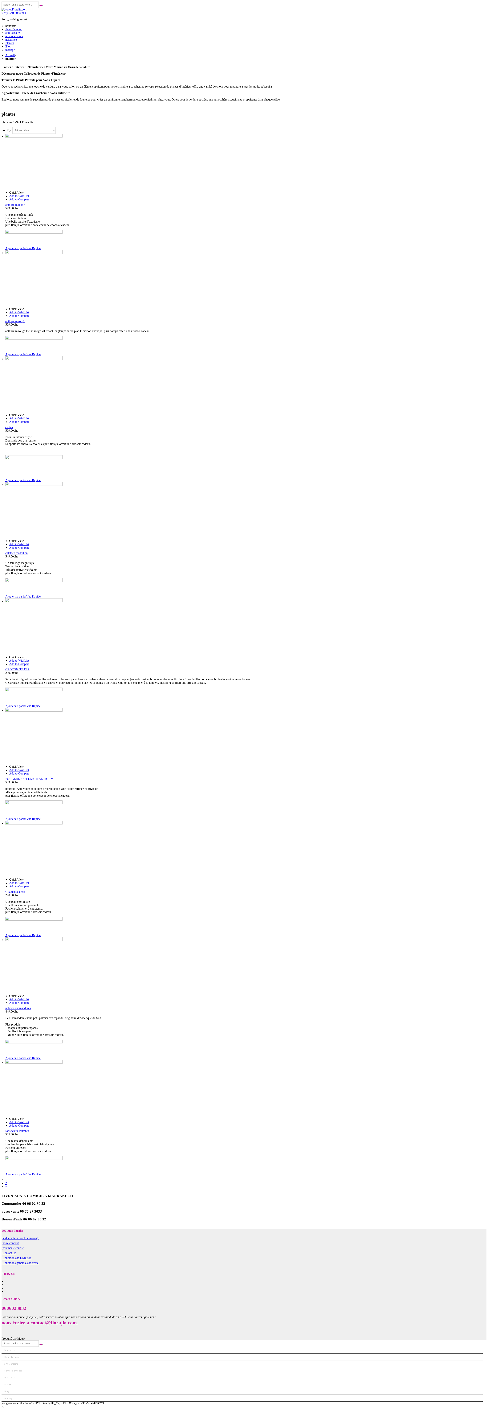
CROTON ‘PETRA (17, 669)
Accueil (10, 55)
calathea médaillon (16, 553)
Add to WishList (19, 196)
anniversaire (11, 1363)
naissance (9, 1377)
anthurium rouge (15, 321)
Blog (6, 1391)
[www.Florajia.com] (14, 9)
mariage (9, 1398)
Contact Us (9, 1253)
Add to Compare (19, 199)
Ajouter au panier (15, 248)
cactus (9, 427)
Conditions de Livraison (16, 1258)
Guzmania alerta (15, 891)
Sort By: (7, 130)
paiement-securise (13, 1248)
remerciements (13, 1370)
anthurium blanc (15, 204)
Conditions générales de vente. (20, 1262)
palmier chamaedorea (18, 1008)
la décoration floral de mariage (20, 1238)
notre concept (10, 1243)
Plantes (8, 1384)
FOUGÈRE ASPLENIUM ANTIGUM (29, 778)
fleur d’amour (12, 1356)
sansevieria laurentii (17, 1131)
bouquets (9, 1350)
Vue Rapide (33, 248)
